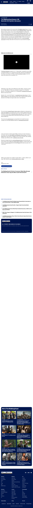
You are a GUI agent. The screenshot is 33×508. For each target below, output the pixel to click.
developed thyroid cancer (23, 120)
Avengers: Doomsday (15, 485)
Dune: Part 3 (13, 484)
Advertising (9, 503)
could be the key (10, 119)
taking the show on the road (17, 113)
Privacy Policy (26, 231)
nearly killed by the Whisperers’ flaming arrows (18, 135)
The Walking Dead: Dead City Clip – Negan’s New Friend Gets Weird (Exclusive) (15, 206)
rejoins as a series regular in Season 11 (16, 141)
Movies (14, 1)
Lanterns (23, 484)
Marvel (2, 480)
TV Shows (3, 419)
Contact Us (4, 503)
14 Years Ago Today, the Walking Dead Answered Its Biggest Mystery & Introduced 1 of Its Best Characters (23, 437)
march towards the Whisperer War (19, 33)
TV (17, 1)
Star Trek (23, 494)
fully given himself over (9, 34)
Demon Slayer (14, 493)
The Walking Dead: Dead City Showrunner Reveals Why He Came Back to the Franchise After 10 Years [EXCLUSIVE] (16, 202)
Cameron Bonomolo (4, 23)
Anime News (13, 490)
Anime (23, 1)
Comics (11, 1)
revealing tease (8, 142)
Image (2, 483)
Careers (17, 503)
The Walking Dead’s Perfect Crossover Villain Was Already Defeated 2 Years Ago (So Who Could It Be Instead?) (15, 172)
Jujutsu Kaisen (14, 494)
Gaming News (3, 490)
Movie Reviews (14, 479)
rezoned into (17, 35)
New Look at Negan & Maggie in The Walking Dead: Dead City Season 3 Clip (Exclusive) (17, 213)
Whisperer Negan (23, 30)
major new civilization (5, 112)
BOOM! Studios (3, 485)
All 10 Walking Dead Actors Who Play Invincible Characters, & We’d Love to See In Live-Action (17, 209)
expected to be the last (26, 91)
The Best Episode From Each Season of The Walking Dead (7, 421)
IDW (1, 484)
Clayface (13, 483)
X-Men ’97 (23, 481)
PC (1, 497)
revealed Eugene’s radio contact (14, 111)
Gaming (19, 1)
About (13, 503)
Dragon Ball (13, 492)
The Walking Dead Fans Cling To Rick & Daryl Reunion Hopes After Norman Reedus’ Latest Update (17, 217)
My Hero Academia (14, 497)
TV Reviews (24, 479)
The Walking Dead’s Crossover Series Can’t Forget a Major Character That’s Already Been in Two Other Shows (23, 422)
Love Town (22, 35)
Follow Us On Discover (6, 166)
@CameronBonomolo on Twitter (18, 159)
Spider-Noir (23, 480)
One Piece (13, 498)
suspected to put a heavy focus (21, 95)
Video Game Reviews (4, 492)
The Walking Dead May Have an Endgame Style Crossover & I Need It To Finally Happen (23, 463)
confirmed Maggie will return (17, 140)
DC (1, 481)
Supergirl (13, 480)
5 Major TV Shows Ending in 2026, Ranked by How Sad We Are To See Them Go (8, 463)
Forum (16, 2)
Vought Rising (24, 485)
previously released (5, 71)
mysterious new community (18, 137)
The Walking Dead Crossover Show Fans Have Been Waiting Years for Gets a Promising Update (24, 450)
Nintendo (2, 493)
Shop (13, 500)
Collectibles (12, 2)
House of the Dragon (25, 483)
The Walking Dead (4, 17)
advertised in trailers (22, 73)
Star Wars (23, 493)
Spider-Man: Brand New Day (16, 481)
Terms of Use (18, 231)
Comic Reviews (3, 479)
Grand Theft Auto (24, 497)
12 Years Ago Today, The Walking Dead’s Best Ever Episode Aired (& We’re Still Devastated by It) (8, 450)
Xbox (2, 494)
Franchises (24, 489)
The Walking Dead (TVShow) (5, 163)
